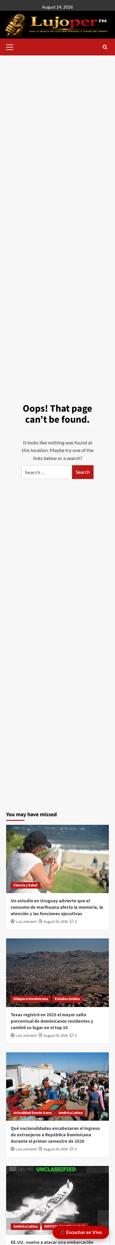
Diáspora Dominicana (30, 999)
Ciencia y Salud (25, 885)
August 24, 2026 (56, 921)
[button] (12, 46)
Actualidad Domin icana (32, 1112)
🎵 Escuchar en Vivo (80, 1232)
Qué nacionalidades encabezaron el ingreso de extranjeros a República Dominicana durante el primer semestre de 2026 (55, 1135)
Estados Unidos (67, 999)
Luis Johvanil (26, 921)
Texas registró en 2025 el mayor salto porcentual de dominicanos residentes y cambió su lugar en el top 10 (52, 1021)
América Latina (70, 1112)
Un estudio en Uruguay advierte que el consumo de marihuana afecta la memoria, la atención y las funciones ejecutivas (57, 907)
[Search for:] (46, 472)
